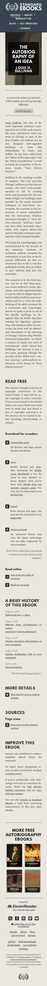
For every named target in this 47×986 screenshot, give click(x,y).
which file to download (30, 550)
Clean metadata (13, 667)
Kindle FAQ (17, 495)
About (28, 15)
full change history (31, 673)
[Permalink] (3, 381)
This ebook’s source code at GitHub (25, 696)
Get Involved (29, 23)
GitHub (11, 941)
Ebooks (15, 15)
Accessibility (30, 945)
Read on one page (20, 585)
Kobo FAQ (16, 518)
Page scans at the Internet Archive (24, 726)
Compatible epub (20, 442)
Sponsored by (23, 902)
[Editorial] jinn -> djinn (17, 615)
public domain (25, 957)
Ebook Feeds (13, 945)
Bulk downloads (27, 941)
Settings (23, 948)
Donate (25, 28)
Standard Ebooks (23, 7)
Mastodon (30, 918)
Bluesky (37, 918)
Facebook (17, 918)
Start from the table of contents (22, 577)
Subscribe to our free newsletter (25, 925)
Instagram (24, 918)
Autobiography (23, 111)
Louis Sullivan (13, 123)
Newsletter (23, 18)
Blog (12, 23)
